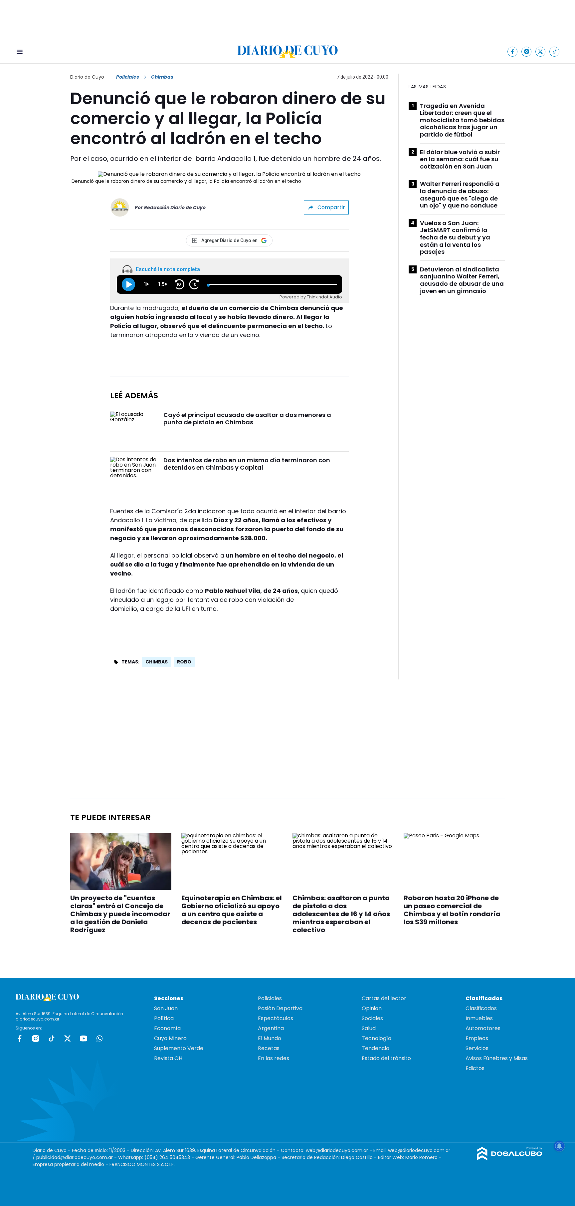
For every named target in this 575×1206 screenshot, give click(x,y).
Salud (369, 1028)
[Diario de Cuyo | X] (540, 51)
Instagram (36, 1038)
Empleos (477, 1038)
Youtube (84, 1038)
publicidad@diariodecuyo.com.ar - (77, 1157)
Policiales (127, 77)
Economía (167, 1028)
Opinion (372, 1008)
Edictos (475, 1068)
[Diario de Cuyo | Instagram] (526, 51)
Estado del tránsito (386, 1058)
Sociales (372, 1018)
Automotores (483, 1028)
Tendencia (375, 1048)
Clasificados (481, 1008)
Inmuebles (479, 1018)
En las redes (273, 1058)
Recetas (269, 1048)
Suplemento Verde (178, 1048)
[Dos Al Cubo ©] (509, 1158)
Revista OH (168, 1058)
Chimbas (156, 661)
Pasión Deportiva (280, 1008)
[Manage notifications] (559, 1146)
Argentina (271, 1028)
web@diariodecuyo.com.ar (337, 1150)
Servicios (477, 1048)
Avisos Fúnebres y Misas (497, 1058)
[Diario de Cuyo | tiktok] (554, 51)
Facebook (20, 1038)
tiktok (52, 1038)
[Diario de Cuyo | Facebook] (512, 51)
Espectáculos (275, 1018)
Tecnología (376, 1038)
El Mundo (269, 1038)
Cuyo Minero (170, 1038)
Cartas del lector (384, 998)
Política (164, 1018)
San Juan (166, 1008)
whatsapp (99, 1038)
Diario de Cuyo (87, 77)
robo (184, 661)
